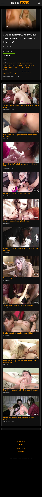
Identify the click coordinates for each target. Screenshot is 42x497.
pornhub (5, 67)
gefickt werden (10, 65)
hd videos (19, 65)
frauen (16, 72)
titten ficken (25, 67)
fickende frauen (21, 64)
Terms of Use (21, 451)
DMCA (21, 445)
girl (16, 65)
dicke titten (25, 62)
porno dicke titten (12, 74)
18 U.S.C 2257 (21, 441)
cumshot (10, 62)
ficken (14, 64)
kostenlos (5, 74)
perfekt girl (31, 65)
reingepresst (11, 67)
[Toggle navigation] (3, 3)
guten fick (21, 72)
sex (16, 67)
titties (29, 67)
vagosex (5, 69)
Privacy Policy (21, 448)
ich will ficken (27, 72)
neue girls (25, 65)
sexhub (19, 67)
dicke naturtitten (17, 62)
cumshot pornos (10, 72)
